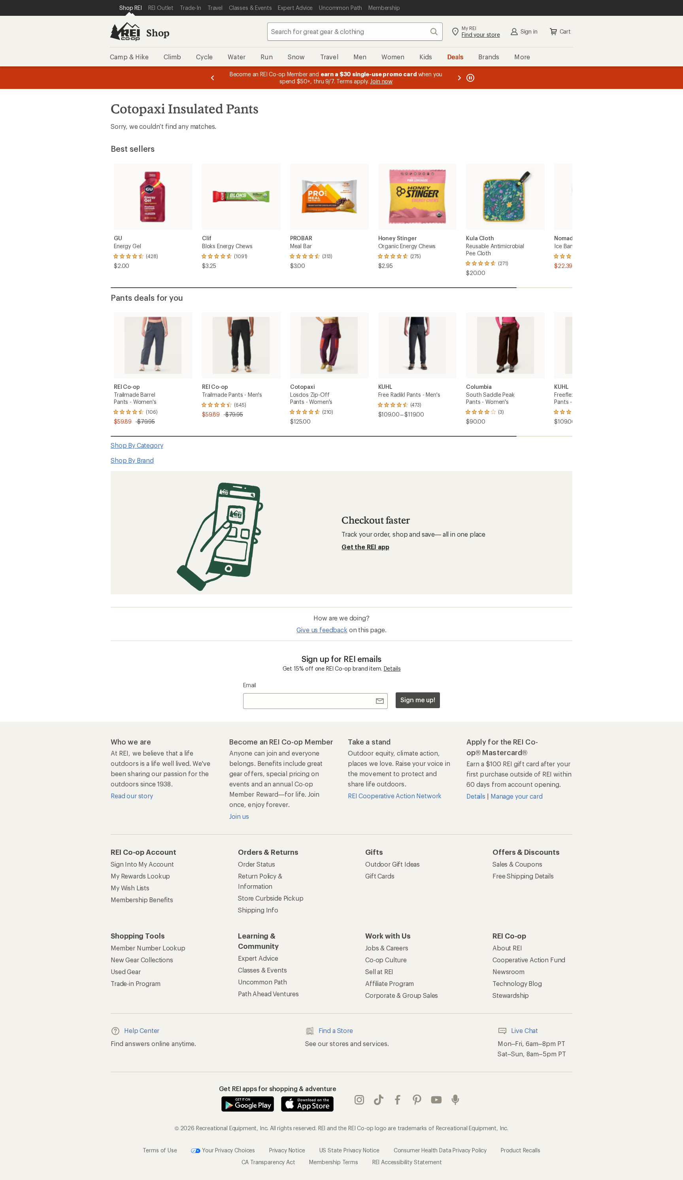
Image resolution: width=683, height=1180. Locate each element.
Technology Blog (517, 983)
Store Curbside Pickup (271, 898)
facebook (397, 1099)
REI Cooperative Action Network (394, 795)
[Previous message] (212, 78)
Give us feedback (321, 629)
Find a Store (336, 1030)
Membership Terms (333, 1162)
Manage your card (516, 796)
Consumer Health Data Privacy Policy (440, 1149)
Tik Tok (378, 1099)
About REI (507, 948)
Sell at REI (379, 971)
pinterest (417, 1099)
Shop (157, 32)
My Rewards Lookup (140, 876)
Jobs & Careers (386, 948)
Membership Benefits (142, 899)
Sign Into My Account (142, 864)
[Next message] (459, 78)
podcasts (455, 1099)
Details (392, 668)
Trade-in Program (135, 983)
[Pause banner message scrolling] (469, 78)
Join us (239, 816)
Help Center (141, 1030)
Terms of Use (160, 1149)
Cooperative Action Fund (528, 959)
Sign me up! (417, 699)
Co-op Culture (386, 959)
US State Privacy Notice (349, 1149)
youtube (436, 1099)
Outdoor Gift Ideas (392, 864)
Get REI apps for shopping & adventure (277, 1088)
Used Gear (126, 971)
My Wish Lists (130, 888)
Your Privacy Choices (227, 1149)
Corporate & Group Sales (401, 995)
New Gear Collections (142, 959)
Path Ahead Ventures (268, 993)
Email (249, 685)
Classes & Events (262, 970)
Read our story (132, 795)
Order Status (256, 864)
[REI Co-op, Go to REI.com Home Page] (125, 31)
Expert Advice (258, 958)
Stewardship (510, 995)
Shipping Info (258, 910)
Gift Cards (379, 876)
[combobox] (355, 32)
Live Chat (524, 1030)
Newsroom (508, 971)
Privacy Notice (287, 1149)
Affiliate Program (389, 983)
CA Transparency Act (268, 1162)
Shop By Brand (132, 460)
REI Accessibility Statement (407, 1162)
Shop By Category (137, 445)
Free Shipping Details (523, 876)
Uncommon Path (262, 982)
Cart (565, 31)
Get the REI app (365, 546)
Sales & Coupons (517, 864)
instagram (359, 1099)
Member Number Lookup (148, 948)
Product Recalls (520, 1149)
